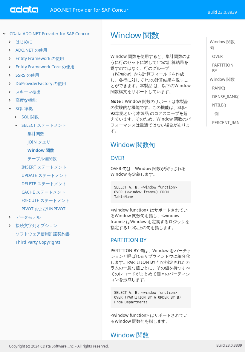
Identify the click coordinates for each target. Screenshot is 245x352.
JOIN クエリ (38, 142)
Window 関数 (40, 150)
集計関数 (35, 133)
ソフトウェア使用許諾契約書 (43, 234)
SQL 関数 (30, 117)
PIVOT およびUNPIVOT (43, 208)
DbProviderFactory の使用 (41, 83)
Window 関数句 (222, 44)
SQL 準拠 (24, 108)
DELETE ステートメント (44, 183)
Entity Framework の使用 (40, 58)
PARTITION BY (222, 67)
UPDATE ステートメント (45, 175)
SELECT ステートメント (44, 125)
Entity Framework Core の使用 (45, 67)
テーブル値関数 (42, 158)
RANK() (218, 88)
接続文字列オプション (36, 225)
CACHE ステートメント (43, 192)
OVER (217, 56)
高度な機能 (26, 100)
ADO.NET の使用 (31, 50)
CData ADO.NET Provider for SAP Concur (50, 33)
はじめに (24, 41)
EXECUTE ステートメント (46, 200)
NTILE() (219, 105)
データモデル (28, 217)
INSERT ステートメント (44, 167)
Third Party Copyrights (38, 242)
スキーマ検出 (28, 92)
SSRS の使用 (27, 75)
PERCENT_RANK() (225, 122)
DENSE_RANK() (225, 96)
